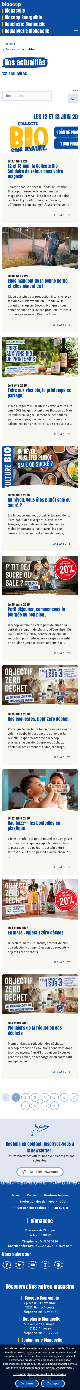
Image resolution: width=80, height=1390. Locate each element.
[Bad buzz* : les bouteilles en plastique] (40, 791)
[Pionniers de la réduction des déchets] (40, 996)
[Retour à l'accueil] (17, 4)
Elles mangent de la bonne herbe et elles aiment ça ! (38, 283)
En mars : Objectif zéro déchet (35, 932)
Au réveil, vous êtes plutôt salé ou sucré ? (39, 502)
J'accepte (53, 1383)
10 (45, 1106)
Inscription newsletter (43, 1172)
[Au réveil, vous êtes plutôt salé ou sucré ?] (40, 468)
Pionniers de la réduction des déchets (35, 1030)
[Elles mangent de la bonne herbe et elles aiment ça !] (40, 249)
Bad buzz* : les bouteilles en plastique (34, 825)
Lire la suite (62, 215)
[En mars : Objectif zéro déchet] (40, 901)
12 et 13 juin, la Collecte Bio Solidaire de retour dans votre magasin (35, 171)
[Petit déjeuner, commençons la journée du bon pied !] (40, 578)
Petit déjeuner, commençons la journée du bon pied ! (36, 612)
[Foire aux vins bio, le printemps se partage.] (40, 359)
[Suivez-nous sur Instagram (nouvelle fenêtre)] (45, 1265)
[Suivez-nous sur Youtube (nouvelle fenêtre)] (32, 1265)
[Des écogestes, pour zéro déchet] (40, 687)
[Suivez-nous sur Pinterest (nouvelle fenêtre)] (58, 1265)
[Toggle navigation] (76, 31)
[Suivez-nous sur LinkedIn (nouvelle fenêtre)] (19, 1265)
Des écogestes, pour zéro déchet (38, 719)
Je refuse (27, 1383)
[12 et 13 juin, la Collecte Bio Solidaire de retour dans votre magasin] (40, 134)
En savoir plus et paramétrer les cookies (39, 1374)
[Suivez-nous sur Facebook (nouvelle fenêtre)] (7, 1265)
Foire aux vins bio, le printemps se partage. (39, 393)
